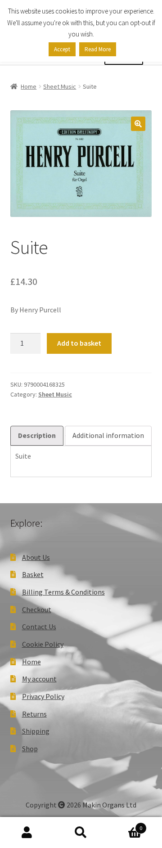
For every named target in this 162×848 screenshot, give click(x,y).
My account (39, 678)
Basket (33, 574)
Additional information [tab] (108, 435)
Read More (98, 49)
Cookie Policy (42, 644)
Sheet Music (59, 86)
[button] (138, 124)
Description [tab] (37, 435)
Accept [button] (62, 49)
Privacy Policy (43, 696)
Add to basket (79, 342)
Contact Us (39, 626)
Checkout (36, 609)
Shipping (36, 730)
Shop (30, 748)
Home (28, 86)
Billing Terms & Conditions (63, 591)
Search (81, 832)
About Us (36, 557)
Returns (34, 713)
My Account (27, 832)
